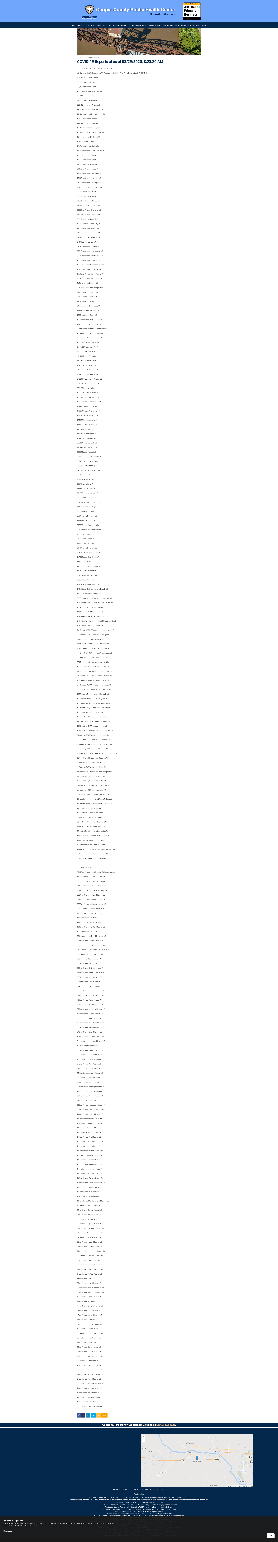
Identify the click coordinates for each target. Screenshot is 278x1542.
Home (74, 26)
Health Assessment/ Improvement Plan (146, 26)
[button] (197, 1458)
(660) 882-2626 (166, 1425)
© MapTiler (231, 1486)
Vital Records (125, 26)
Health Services (83, 26)
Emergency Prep (167, 26)
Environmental (113, 26)
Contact (203, 26)
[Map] (197, 1460)
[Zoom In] (143, 1436)
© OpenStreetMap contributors (244, 1486)
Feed (104, 1415)
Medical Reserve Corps (183, 26)
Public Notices (96, 26)
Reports (196, 26)
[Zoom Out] (143, 1440)
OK (271, 1536)
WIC (104, 26)
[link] (113, 25)
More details (7, 1531)
